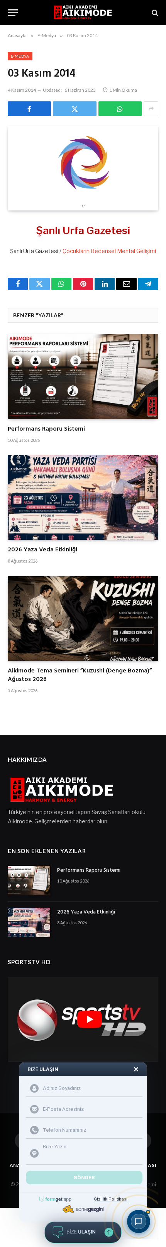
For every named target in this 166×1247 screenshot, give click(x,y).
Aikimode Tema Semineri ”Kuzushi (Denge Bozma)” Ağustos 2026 (80, 675)
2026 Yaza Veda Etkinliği (42, 550)
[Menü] (13, 12)
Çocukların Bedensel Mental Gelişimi (109, 251)
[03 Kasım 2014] (83, 162)
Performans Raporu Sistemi (46, 429)
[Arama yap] (154, 12)
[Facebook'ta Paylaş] (29, 108)
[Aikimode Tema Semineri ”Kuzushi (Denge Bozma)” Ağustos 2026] (83, 618)
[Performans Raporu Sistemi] (83, 376)
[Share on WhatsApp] (120, 108)
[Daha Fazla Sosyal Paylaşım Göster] (151, 108)
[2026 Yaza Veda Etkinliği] (83, 497)
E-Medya (20, 56)
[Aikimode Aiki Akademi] (83, 12)
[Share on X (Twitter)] (74, 108)
